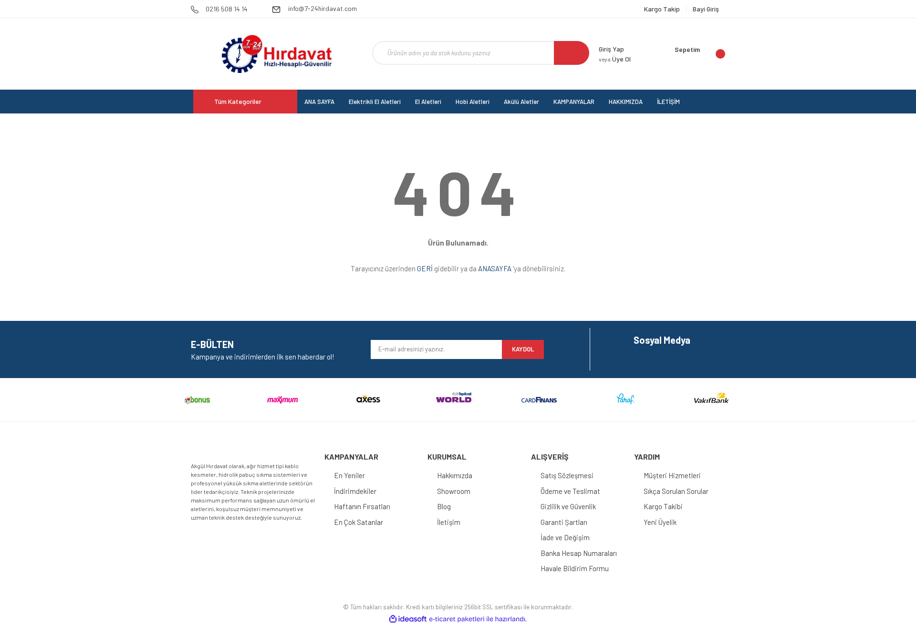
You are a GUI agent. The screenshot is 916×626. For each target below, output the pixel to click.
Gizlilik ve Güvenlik (568, 506)
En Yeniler (349, 475)
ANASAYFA (494, 268)
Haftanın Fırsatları (362, 506)
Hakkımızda (454, 475)
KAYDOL (523, 349)
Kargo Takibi (663, 506)
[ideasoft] (408, 619)
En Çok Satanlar (358, 522)
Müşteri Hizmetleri (672, 475)
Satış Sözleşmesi (567, 475)
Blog (444, 506)
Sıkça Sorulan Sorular (676, 491)
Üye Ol (615, 59)
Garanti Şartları (564, 522)
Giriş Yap (611, 49)
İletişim (448, 522)
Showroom (453, 491)
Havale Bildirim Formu (575, 568)
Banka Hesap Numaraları (579, 553)
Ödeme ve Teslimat (570, 491)
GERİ (425, 268)
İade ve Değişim (565, 537)
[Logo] (276, 54)
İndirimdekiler (355, 491)
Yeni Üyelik (660, 522)
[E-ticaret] (457, 619)
